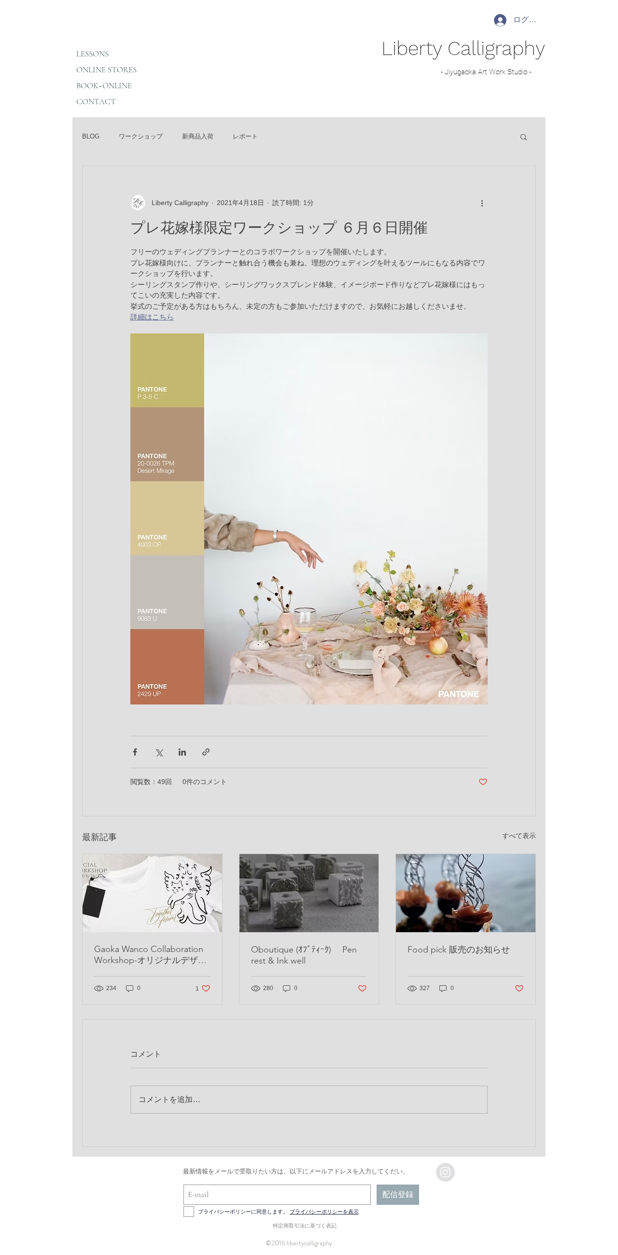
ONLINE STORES (106, 70)
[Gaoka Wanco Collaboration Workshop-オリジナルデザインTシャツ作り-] (152, 893)
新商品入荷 (197, 136)
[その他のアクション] (482, 202)
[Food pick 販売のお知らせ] (465, 893)
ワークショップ (141, 136)
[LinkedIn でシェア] (182, 752)
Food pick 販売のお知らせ (458, 949)
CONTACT (96, 102)
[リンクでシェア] (206, 752)
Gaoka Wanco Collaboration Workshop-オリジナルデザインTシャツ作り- (150, 955)
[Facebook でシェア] (135, 752)
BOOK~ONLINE (104, 86)
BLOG (90, 136)
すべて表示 (519, 836)
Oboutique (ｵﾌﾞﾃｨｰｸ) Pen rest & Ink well (304, 955)
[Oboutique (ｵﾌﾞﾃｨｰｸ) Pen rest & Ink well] (309, 893)
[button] (523, 136)
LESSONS (92, 54)
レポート (245, 136)
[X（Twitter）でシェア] (158, 752)
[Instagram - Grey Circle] (445, 1172)
